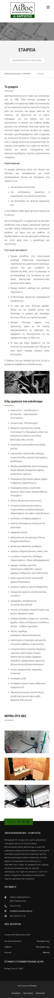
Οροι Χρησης (28, 993)
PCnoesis (33, 986)
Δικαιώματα (16, 993)
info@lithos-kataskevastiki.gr (21, 911)
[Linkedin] (23, 822)
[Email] (28, 822)
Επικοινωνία (40, 993)
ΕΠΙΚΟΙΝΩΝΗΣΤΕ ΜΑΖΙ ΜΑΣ (27, 60)
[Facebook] (19, 822)
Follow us (11, 822)
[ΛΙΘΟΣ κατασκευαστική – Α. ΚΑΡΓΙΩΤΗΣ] (22, 10)
